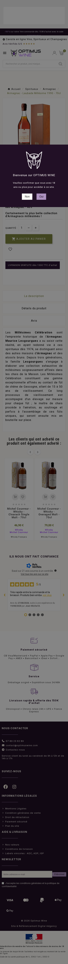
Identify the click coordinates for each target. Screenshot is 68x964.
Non (27, 196)
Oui (41, 196)
